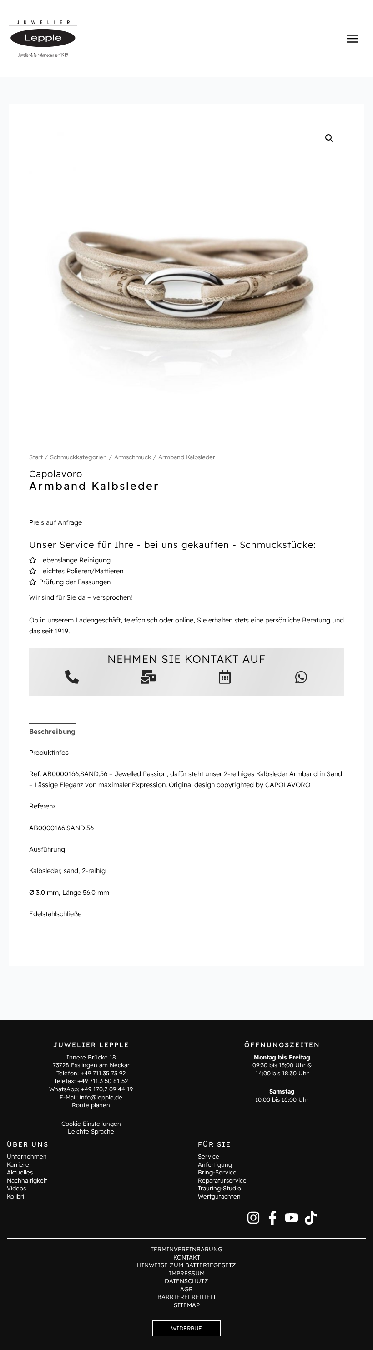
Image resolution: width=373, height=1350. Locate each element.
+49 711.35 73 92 (103, 1073)
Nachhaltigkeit (27, 1180)
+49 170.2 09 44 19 (107, 1089)
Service (208, 1156)
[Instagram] (253, 1218)
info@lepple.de (101, 1097)
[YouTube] (291, 1218)
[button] (329, 138)
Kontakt (186, 1257)
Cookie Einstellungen (91, 1123)
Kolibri (15, 1196)
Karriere (18, 1164)
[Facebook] (272, 1218)
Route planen (91, 1105)
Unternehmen (27, 1156)
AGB (186, 1289)
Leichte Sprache (91, 1131)
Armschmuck (132, 457)
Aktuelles (20, 1172)
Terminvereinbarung (186, 1249)
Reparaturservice (222, 1180)
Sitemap (187, 1305)
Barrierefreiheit (186, 1296)
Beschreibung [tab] (52, 731)
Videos (16, 1188)
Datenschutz (186, 1281)
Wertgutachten (219, 1196)
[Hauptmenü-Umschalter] (352, 38)
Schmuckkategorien (78, 457)
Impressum (187, 1273)
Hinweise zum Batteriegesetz (186, 1265)
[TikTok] (311, 1218)
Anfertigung (215, 1164)
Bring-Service (217, 1172)
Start (36, 457)
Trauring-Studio (219, 1188)
